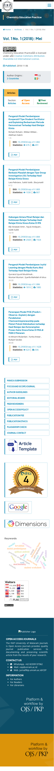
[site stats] (8, 605)
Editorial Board (16, 398)
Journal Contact (16, 433)
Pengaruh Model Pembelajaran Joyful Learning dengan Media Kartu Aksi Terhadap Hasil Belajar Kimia (27, 267)
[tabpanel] (27, 231)
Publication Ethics (17, 421)
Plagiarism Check (17, 427)
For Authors (16, 679)
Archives (18, 29)
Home (8, 29)
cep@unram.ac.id (28, 667)
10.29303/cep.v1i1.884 (29, 236)
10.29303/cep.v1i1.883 (29, 189)
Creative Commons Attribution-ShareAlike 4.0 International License (24, 57)
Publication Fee (15, 415)
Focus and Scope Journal (21, 386)
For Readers (16, 682)
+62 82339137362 (34, 664)
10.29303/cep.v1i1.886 (29, 284)
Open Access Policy (18, 409)
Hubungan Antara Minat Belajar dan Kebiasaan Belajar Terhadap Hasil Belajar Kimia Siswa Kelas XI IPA (26, 220)
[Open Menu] (49, 5)
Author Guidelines (17, 392)
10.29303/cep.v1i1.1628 (29, 346)
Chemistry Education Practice (24, 17)
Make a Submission (17, 380)
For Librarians (17, 685)
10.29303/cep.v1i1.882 (29, 142)
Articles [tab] (11, 92)
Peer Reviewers (15, 404)
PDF (15, 154)
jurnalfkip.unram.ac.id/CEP (32, 670)
